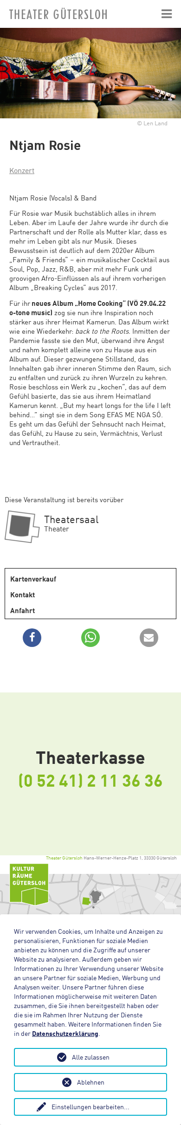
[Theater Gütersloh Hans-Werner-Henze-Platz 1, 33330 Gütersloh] (90, 897)
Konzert (21, 170)
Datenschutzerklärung (65, 1033)
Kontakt (22, 594)
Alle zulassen (91, 1057)
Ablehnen (90, 1082)
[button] (32, 637)
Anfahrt (22, 610)
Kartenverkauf (33, 579)
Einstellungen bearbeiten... (90, 1107)
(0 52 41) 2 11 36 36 (90, 779)
